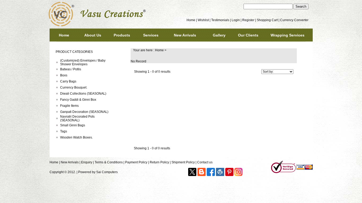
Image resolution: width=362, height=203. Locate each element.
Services (150, 35)
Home (191, 20)
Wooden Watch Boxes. (76, 137)
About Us (92, 35)
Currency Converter (294, 20)
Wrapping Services (287, 35)
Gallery (219, 35)
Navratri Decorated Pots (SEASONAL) (77, 118)
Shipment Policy (183, 162)
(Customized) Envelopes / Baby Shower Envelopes (82, 62)
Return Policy (159, 162)
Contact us (205, 162)
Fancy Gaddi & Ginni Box (78, 100)
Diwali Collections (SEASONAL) (83, 93)
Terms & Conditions (109, 162)
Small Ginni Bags (72, 125)
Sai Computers (107, 172)
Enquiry (86, 162)
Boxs (63, 75)
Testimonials (220, 20)
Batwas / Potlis (70, 69)
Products (122, 35)
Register (248, 20)
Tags (63, 131)
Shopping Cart (267, 20)
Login (236, 20)
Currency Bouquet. (73, 87)
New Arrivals (185, 35)
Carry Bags (68, 81)
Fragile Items (69, 106)
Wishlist (203, 20)
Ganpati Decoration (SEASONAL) (84, 112)
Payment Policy (136, 162)
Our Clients (248, 35)
